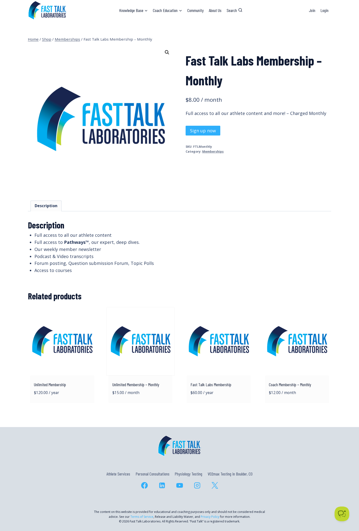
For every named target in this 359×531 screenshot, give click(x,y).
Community (195, 10)
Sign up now (203, 131)
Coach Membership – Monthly (290, 384)
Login (324, 10)
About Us (215, 10)
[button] (167, 52)
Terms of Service (141, 517)
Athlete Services (118, 473)
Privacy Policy (210, 517)
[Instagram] (197, 485)
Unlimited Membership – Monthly (135, 384)
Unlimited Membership (50, 384)
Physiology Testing (188, 473)
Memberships (213, 151)
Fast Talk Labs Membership (210, 384)
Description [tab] (46, 205)
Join (312, 10)
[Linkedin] (162, 485)
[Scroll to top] (346, 506)
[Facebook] (144, 485)
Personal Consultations (152, 473)
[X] (214, 485)
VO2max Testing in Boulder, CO (230, 473)
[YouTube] (179, 485)
